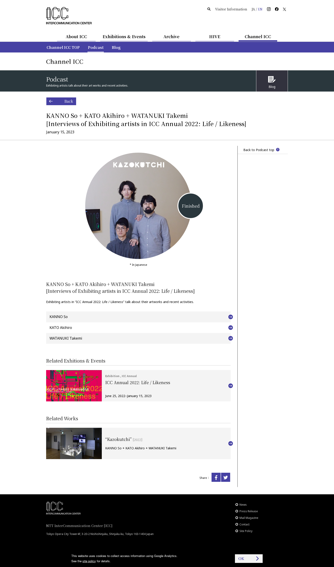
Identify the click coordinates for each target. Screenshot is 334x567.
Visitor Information (231, 9)
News (243, 505)
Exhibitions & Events (123, 36)
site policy (89, 561)
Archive (171, 36)
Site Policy (245, 531)
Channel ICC (258, 36)
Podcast (96, 47)
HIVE (214, 36)
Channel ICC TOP (63, 47)
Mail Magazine (248, 518)
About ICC (76, 36)
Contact (244, 524)
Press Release (248, 511)
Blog (116, 47)
